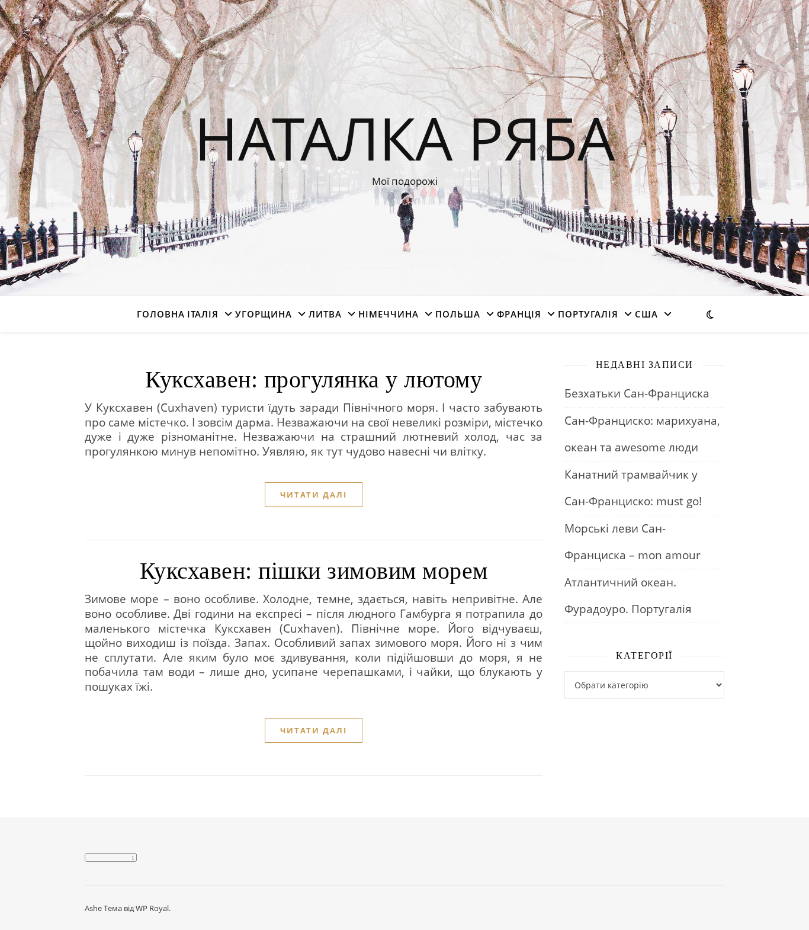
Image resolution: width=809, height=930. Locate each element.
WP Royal (152, 908)
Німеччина (388, 314)
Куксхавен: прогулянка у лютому (313, 379)
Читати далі (313, 494)
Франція (519, 314)
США (646, 314)
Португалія (588, 314)
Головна (161, 314)
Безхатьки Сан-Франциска (637, 393)
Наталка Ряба (404, 137)
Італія (203, 314)
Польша (457, 314)
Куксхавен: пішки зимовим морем (314, 570)
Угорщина (263, 314)
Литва (325, 314)
